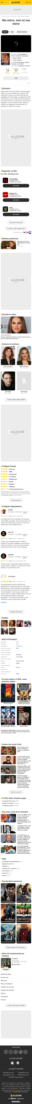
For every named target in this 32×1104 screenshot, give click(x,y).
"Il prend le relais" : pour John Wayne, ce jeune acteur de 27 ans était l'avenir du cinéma (24, 828)
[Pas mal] (5, 479)
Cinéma (7, 16)
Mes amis (24, 68)
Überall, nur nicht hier (10, 803)
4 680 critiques (18, 512)
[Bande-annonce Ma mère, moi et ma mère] (5, 59)
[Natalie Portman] (24, 355)
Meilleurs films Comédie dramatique (13, 731)
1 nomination (19, 646)
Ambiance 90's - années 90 (10, 868)
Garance (3, 993)
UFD (17, 644)
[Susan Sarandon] (8, 355)
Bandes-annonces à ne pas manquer (16, 947)
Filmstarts (6, 1072)
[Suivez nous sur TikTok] (21, 1052)
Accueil (3, 16)
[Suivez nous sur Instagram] (16, 1052)
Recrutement (20, 1083)
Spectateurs (16, 68)
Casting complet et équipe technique (16, 399)
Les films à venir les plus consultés (16, 1005)
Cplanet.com (13, 479)
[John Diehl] (8, 380)
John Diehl (20, 64)
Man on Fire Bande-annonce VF (8, 921)
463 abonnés (11, 512)
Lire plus (3, 602)
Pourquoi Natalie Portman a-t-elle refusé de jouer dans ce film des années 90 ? (15, 337)
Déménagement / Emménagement (12, 861)
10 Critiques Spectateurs (16, 611)
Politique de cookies (14, 1084)
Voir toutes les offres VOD (16, 222)
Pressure (3, 999)
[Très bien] (5, 469)
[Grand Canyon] (8, 693)
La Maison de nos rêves (7, 987)
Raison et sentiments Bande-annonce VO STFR (24, 901)
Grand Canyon (8, 703)
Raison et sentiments (6, 983)
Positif (11, 481)
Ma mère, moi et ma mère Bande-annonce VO (23, 243)
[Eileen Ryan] (24, 380)
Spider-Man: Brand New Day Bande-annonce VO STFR (24, 942)
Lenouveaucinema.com (16, 489)
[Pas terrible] (5, 489)
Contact (3, 1083)
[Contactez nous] (26, 1052)
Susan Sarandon (19, 62)
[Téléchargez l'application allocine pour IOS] (13, 1062)
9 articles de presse (16, 500)
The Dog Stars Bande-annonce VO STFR (8, 901)
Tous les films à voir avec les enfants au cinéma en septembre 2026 (23, 749)
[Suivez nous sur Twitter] (11, 1052)
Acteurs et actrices (10, 344)
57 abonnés (11, 534)
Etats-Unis (6, 873)
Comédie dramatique (22, 56)
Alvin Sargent (18, 60)
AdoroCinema (22, 1075)
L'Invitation (15, 958)
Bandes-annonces (10, 238)
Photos (5, 618)
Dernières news (9, 314)
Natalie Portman (24, 366)
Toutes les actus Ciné (16, 792)
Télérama (12, 486)
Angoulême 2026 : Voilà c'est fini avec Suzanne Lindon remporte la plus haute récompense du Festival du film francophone (24, 769)
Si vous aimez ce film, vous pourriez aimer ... (14, 680)
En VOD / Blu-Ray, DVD (9, 174)
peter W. (11, 532)
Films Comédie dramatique (23, 16)
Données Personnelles (9, 1086)
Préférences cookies (25, 1084)
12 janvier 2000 (15, 54)
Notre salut (4, 980)
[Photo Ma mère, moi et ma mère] (4, 623)
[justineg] (3, 556)
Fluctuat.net (13, 474)
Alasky (10, 510)
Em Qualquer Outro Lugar (10, 801)
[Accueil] (14, 2)
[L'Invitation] (6, 964)
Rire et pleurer (7, 870)
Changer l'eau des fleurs (7, 990)
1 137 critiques (18, 534)
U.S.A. (17, 642)
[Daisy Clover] (24, 715)
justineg (11, 554)
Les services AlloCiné (12, 1088)
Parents (6, 875)
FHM (10, 471)
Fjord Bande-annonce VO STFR (8, 942)
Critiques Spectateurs (12, 506)
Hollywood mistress (24, 703)
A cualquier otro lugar (10, 805)
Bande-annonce (16, 964)
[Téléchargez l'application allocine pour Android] (18, 1062)
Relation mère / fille (8, 864)
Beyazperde (6, 1075)
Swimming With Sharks (8, 726)
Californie (6, 866)
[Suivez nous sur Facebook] (6, 1052)
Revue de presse (8, 495)
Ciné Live (12, 469)
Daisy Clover (24, 726)
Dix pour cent (4, 977)
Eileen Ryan (24, 391)
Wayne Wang (17, 58)
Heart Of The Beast (6, 974)
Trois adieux (4, 996)
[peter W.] (3, 533)
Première (11, 484)
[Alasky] (3, 511)
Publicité (27, 1083)
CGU (3, 1084)
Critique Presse (9, 466)
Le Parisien (12, 476)
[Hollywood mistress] (24, 693)
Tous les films (14, 16)
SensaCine (21, 1072)
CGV (7, 1084)
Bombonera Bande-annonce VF (24, 921)
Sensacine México (14, 1077)
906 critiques (18, 556)
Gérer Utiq (21, 1088)
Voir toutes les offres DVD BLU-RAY (16, 228)
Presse (7, 68)
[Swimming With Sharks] (8, 715)
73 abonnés (11, 556)
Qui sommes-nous (11, 1083)
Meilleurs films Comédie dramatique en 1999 (15, 732)
